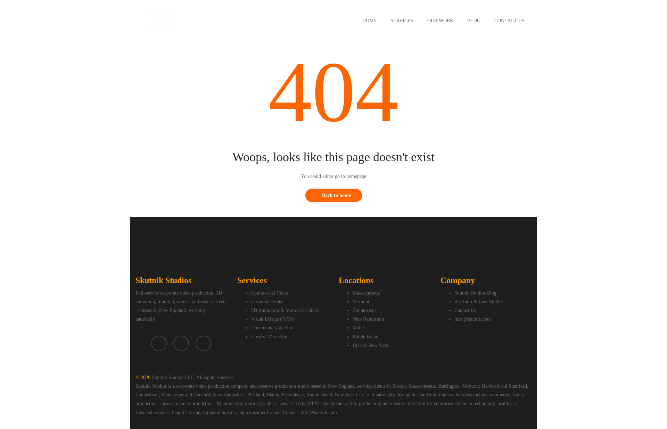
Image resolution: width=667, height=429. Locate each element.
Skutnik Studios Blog (475, 293)
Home (369, 20)
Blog (473, 20)
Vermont (361, 301)
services (401, 20)
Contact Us (509, 20)
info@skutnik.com (472, 319)
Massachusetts (366, 293)
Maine (359, 327)
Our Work (440, 20)
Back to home (336, 195)
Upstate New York (370, 345)
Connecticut (364, 310)
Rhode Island (365, 336)
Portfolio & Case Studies (478, 301)
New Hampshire (368, 319)
